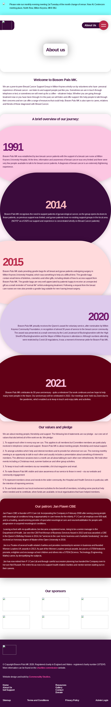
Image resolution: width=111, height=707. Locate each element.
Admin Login (102, 700)
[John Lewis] (16, 604)
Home (6, 685)
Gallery (59, 687)
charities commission (47, 668)
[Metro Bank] (55, 604)
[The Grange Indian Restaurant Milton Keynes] (94, 622)
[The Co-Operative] (55, 622)
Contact (59, 690)
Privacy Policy (72, 700)
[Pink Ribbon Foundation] (94, 604)
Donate (59, 692)
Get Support (9, 690)
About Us (90, 25)
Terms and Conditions (38, 700)
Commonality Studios (39, 677)
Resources (61, 685)
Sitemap (7, 700)
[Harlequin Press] (16, 622)
